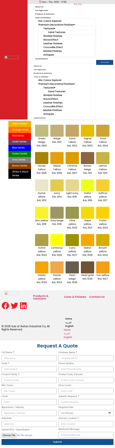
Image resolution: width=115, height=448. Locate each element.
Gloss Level (64, 385)
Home (68, 318)
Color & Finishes (42, 17)
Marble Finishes (52, 51)
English (69, 326)
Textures (48, 28)
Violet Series (19, 141)
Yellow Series (19, 123)
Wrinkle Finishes (52, 36)
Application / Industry (12, 407)
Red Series (18, 135)
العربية (68, 322)
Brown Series (19, 165)
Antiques (48, 54)
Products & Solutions (44, 14)
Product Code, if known (70, 374)
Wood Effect (50, 39)
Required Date (65, 407)
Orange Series (20, 129)
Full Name (7, 352)
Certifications (41, 59)
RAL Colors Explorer (50, 21)
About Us (39, 7)
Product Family (9, 374)
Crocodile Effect (53, 47)
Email (4, 363)
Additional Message (69, 429)
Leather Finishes (53, 43)
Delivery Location (67, 418)
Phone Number (66, 363)
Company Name (66, 352)
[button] (62, 62)
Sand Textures (56, 32)
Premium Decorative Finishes (55, 24)
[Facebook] (5, 305)
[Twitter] (14, 305)
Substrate (6, 418)
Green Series (19, 153)
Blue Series (18, 147)
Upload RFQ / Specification (15, 429)
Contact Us (97, 297)
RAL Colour (7, 385)
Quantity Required (68, 396)
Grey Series (19, 159)
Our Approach (41, 10)
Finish (4, 396)
